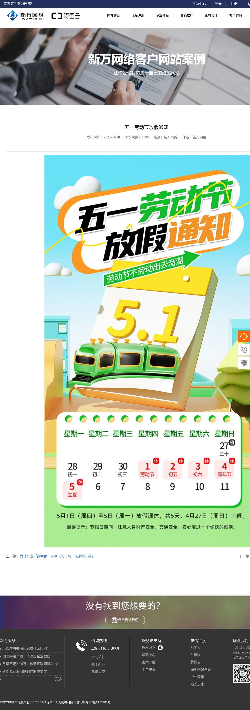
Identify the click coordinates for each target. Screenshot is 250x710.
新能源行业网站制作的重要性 (24, 671)
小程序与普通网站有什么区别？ (26, 649)
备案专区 (149, 662)
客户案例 (235, 15)
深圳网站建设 (200, 669)
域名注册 (138, 15)
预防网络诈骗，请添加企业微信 (26, 656)
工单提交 (149, 669)
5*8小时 (97, 657)
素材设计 (211, 15)
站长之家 (197, 684)
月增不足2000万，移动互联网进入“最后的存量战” (39, 664)
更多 (58, 679)
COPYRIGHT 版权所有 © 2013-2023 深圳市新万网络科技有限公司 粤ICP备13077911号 (55, 702)
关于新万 (98, 664)
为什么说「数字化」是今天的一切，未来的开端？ (57, 556)
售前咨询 (149, 647)
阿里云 (195, 647)
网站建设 (113, 15)
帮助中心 (199, 4)
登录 (218, 4)
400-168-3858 (105, 648)
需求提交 (98, 672)
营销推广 (186, 15)
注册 (234, 4)
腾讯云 (195, 662)
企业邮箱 (162, 15)
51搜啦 (195, 655)
